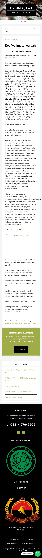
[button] (38, 554)
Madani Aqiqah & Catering (24, 549)
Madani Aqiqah (21, 8)
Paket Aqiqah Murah (19, 29)
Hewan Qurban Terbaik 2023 (15, 397)
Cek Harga (21, 349)
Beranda (7, 29)
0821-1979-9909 (22, 424)
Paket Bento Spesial (12, 386)
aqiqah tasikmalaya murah (27, 323)
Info (12, 29)
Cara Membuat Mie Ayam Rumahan (18, 392)
